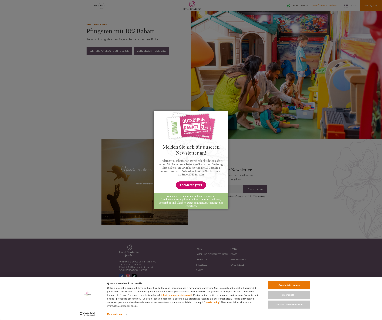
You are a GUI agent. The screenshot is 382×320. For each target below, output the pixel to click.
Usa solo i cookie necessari (289, 304)
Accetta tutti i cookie (289, 285)
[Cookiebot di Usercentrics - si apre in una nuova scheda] (87, 314)
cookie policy (212, 302)
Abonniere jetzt (191, 185)
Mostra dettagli (115, 314)
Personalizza (287, 294)
